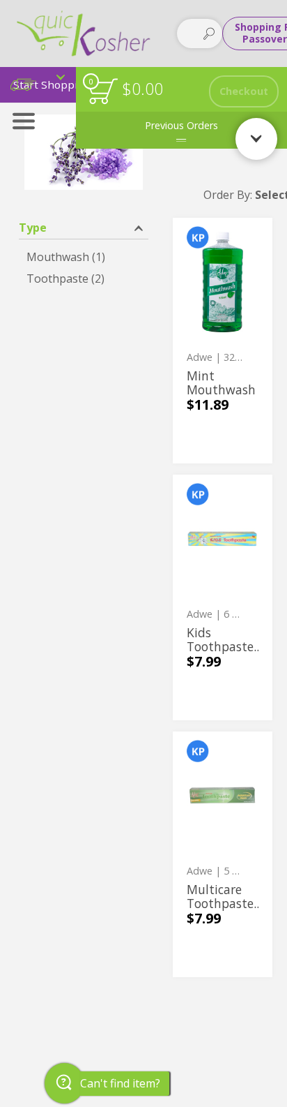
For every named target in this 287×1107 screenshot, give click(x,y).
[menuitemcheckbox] (83, 257)
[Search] (209, 33)
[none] (222, 340)
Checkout (243, 91)
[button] (83, 226)
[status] (103, 91)
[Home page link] (83, 33)
